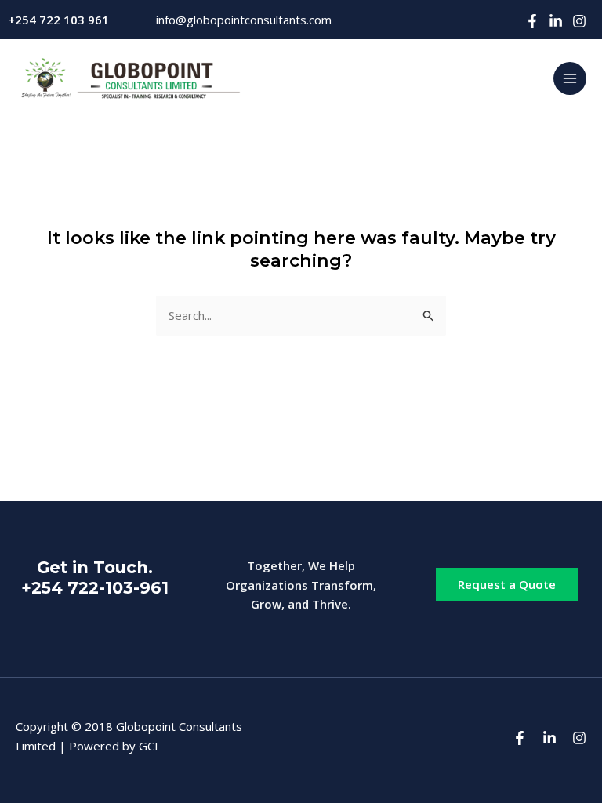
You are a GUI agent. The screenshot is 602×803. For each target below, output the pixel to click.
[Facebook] (532, 21)
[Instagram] (579, 21)
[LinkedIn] (556, 21)
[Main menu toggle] (570, 79)
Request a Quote (507, 584)
